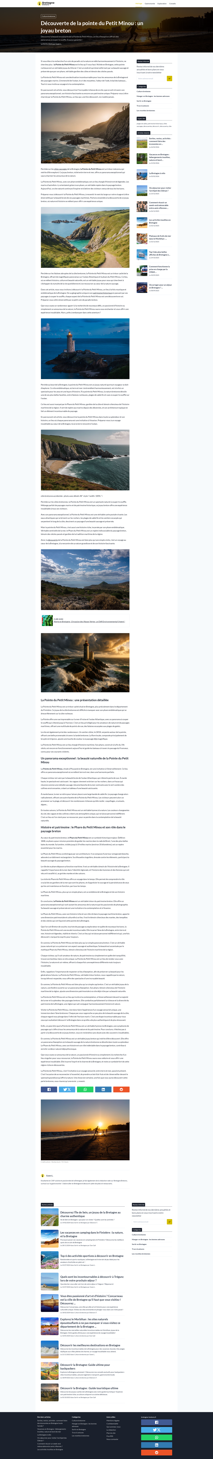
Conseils (172, 3)
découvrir (156, 126)
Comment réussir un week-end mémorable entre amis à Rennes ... (158, 205)
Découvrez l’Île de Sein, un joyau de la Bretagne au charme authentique (90, 1214)
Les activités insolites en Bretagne (160, 221)
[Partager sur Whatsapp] (85, 1089)
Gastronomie (150, 3)
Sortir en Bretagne (144, 101)
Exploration (162, 3)
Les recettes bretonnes (146, 110)
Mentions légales (112, 1420)
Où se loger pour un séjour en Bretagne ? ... (160, 286)
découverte (53, 540)
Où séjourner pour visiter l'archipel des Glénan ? (160, 189)
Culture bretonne (48, 16)
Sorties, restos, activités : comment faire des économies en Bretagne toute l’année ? (52, 1423)
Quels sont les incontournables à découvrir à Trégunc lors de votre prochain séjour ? (92, 1278)
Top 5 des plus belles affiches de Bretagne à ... (159, 253)
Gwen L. (58, 44)
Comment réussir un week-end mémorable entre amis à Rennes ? (49, 1445)
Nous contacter (112, 1439)
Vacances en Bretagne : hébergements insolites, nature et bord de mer (51, 1430)
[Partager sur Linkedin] (103, 1089)
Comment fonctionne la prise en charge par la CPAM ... (159, 269)
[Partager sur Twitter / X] (67, 1089)
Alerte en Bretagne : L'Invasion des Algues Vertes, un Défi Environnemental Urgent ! (89, 621)
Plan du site (110, 1433)
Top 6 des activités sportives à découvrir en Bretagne (91, 1255)
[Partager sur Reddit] (121, 1089)
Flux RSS (109, 1436)
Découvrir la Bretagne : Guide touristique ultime (89, 1388)
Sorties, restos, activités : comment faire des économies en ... (160, 141)
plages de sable (142, 124)
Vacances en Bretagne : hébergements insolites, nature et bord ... (159, 157)
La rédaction (111, 1430)
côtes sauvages (60, 169)
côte (169, 126)
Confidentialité (112, 1424)
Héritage (138, 3)
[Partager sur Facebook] (49, 1089)
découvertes (147, 126)
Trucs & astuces (143, 106)
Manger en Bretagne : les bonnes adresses (153, 96)
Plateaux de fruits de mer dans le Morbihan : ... (160, 237)
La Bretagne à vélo (157, 173)
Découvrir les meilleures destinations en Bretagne (90, 1345)
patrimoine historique (102, 293)
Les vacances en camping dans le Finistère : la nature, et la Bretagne (91, 1234)
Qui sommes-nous (113, 1427)
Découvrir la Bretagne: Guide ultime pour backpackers (85, 1366)
